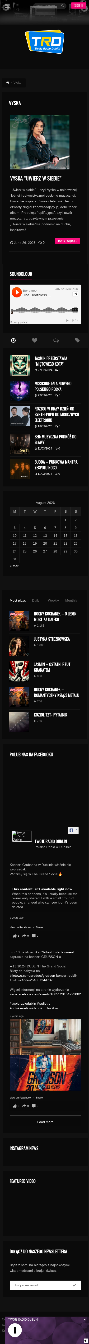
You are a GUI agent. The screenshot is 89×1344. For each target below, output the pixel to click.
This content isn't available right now (42, 889)
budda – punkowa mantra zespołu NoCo (56, 464)
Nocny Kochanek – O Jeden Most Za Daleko (55, 616)
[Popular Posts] (34, 340)
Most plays (18, 600)
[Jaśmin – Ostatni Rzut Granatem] (19, 671)
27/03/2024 (45, 370)
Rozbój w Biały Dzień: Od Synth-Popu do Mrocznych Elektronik (57, 414)
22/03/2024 (45, 395)
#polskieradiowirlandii (26, 1008)
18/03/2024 (45, 426)
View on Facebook (21, 927)
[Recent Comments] (56, 340)
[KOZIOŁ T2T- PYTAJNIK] (19, 722)
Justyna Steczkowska (52, 639)
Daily (35, 600)
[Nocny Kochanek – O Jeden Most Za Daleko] (19, 621)
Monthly (71, 600)
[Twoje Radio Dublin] (22, 836)
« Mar (14, 566)
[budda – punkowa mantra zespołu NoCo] (20, 469)
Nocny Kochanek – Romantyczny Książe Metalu (56, 692)
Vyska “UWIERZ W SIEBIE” (36, 178)
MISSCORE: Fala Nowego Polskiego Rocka (53, 386)
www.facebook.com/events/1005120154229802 (45, 994)
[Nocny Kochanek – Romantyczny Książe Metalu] (19, 697)
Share (39, 927)
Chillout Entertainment (57, 952)
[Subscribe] (74, 1285)
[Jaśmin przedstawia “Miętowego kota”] (20, 365)
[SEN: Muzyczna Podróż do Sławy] (20, 444)
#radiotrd (44, 1003)
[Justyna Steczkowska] (19, 646)
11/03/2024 (45, 448)
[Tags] (77, 340)
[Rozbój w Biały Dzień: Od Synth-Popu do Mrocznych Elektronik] (20, 416)
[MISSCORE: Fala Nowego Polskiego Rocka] (20, 391)
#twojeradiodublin (23, 1003)
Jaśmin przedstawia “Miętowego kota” (51, 361)
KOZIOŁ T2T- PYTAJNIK (50, 715)
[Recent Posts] (13, 340)
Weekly (53, 600)
